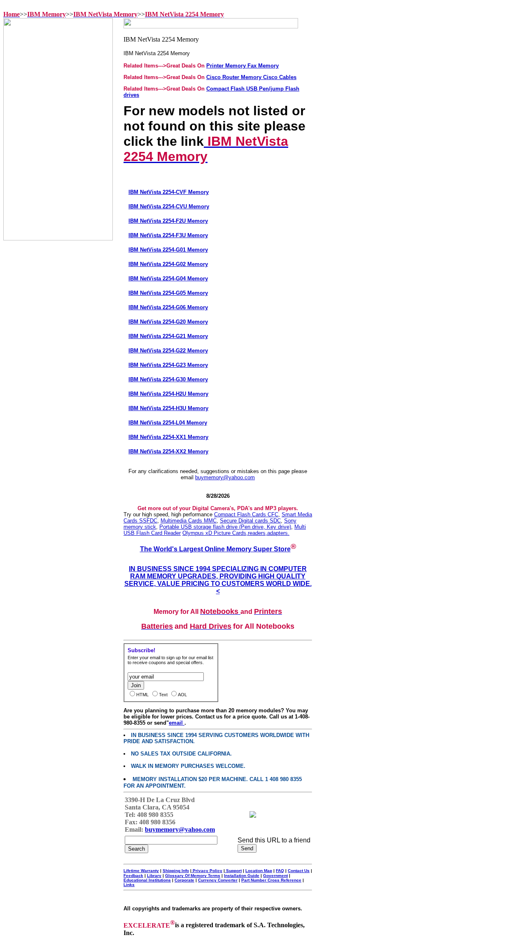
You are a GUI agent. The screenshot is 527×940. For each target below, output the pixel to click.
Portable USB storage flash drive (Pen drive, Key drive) (225, 527)
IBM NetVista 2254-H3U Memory (168, 408)
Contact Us (299, 870)
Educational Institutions (147, 880)
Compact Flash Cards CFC (246, 514)
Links (129, 884)
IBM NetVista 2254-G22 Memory (168, 351)
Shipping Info (176, 870)
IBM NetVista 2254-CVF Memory (168, 192)
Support (233, 870)
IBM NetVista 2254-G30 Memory (168, 379)
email (176, 723)
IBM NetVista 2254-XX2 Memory (168, 451)
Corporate (184, 880)
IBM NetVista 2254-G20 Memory (168, 322)
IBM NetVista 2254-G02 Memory (168, 264)
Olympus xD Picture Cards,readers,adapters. (235, 533)
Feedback (133, 875)
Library (154, 875)
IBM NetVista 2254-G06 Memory (168, 307)
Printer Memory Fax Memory (242, 66)
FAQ (280, 870)
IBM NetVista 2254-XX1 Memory (168, 437)
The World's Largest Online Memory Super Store (215, 549)
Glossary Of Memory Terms (192, 875)
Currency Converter (218, 880)
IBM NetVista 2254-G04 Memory (168, 278)
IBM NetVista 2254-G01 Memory (168, 250)
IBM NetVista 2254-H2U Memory (168, 394)
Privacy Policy (206, 870)
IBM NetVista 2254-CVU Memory (168, 206)
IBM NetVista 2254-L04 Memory (167, 423)
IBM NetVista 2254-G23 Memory (168, 365)
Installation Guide (241, 875)
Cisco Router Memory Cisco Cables (251, 77)
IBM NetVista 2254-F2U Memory (168, 221)
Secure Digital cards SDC (250, 521)
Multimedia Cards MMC (189, 521)
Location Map (258, 870)
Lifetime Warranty (141, 870)
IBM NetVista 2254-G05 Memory (168, 293)
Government (275, 875)
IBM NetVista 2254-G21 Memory (168, 336)
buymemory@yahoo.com (225, 477)
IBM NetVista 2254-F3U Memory (168, 235)
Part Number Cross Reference (271, 880)
